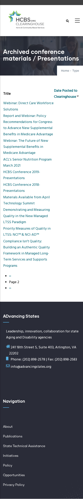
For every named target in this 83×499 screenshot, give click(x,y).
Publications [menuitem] (12, 436)
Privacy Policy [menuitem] (14, 484)
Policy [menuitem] (7, 465)
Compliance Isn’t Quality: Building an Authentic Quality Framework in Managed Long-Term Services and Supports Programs (26, 253)
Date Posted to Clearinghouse (66, 94)
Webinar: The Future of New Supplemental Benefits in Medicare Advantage (25, 147)
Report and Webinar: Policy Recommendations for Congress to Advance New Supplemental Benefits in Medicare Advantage (28, 125)
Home (65, 70)
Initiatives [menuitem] (10, 455)
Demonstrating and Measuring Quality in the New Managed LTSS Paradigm (26, 216)
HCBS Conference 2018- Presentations (21, 188)
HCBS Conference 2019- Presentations (21, 175)
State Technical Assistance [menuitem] (24, 446)
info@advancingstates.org (31, 367)
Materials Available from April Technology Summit (26, 200)
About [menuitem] (8, 426)
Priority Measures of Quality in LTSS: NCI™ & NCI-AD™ (27, 232)
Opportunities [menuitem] (14, 475)
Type (75, 70)
